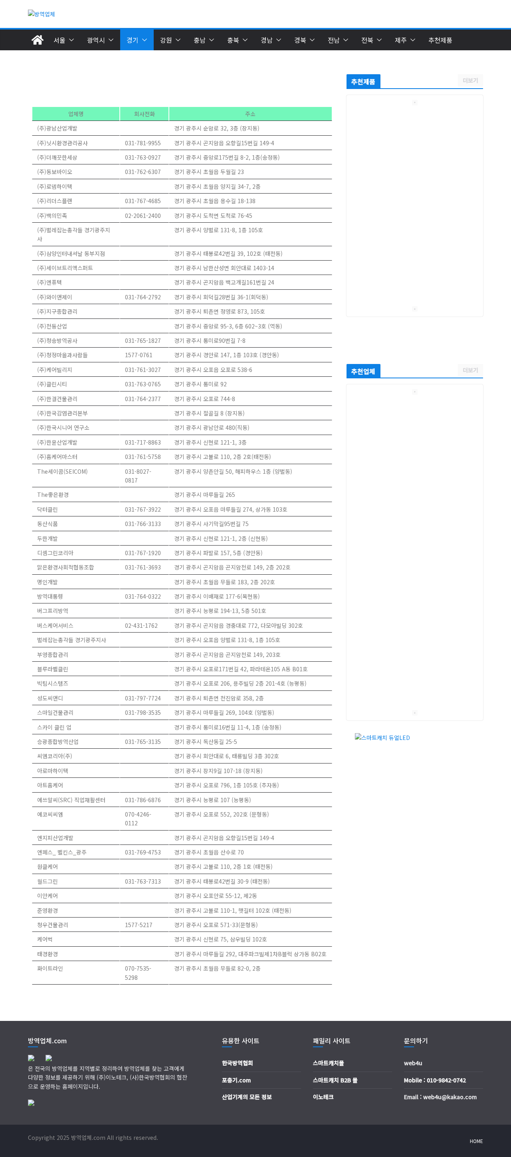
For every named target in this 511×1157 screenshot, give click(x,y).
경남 (267, 40)
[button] (69, 40)
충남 (200, 40)
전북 (367, 40)
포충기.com (236, 1080)
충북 (233, 40)
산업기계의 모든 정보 (247, 1097)
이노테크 (323, 1097)
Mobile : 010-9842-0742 (435, 1080)
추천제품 (440, 40)
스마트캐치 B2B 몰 (335, 1080)
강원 (166, 40)
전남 (334, 40)
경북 (300, 40)
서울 (59, 40)
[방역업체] (37, 39)
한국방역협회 (237, 1063)
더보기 (470, 80)
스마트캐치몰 (328, 1063)
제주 (401, 40)
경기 (133, 40)
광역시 (96, 40)
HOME (476, 1140)
